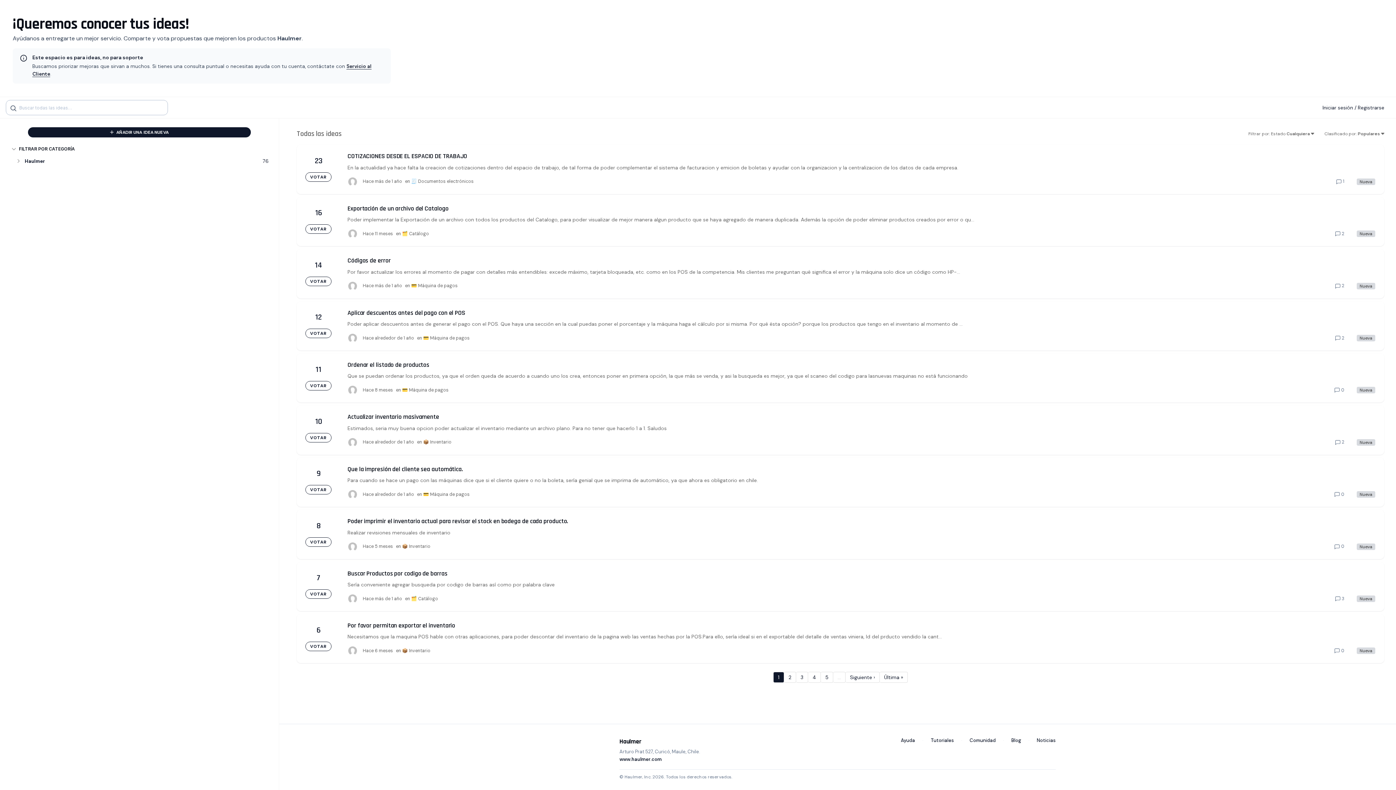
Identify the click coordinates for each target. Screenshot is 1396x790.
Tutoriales (942, 740)
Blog (1016, 740)
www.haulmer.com (640, 759)
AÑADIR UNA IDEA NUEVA (142, 132)
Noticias (1046, 740)
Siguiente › (862, 677)
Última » (893, 677)
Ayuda (908, 740)
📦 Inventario (437, 442)
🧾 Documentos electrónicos (442, 181)
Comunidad (983, 740)
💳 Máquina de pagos (434, 286)
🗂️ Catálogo (415, 234)
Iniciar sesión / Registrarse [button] (1353, 107)
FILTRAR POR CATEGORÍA (47, 149)
